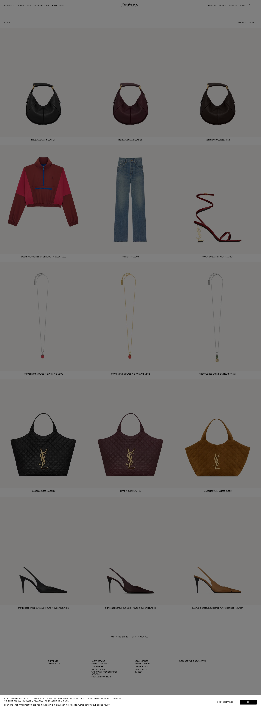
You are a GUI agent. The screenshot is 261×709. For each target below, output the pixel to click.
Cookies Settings (225, 702)
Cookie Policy (103, 705)
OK (248, 702)
